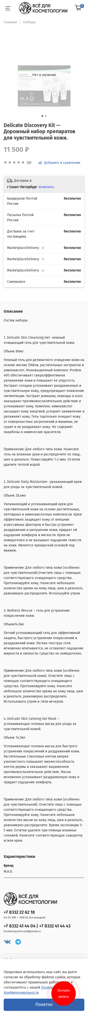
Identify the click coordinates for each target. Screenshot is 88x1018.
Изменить (46, 187)
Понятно (44, 1004)
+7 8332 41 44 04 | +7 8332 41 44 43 (37, 926)
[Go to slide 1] (42, 116)
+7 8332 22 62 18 (19, 912)
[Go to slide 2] (45, 116)
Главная (10, 22)
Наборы (29, 22)
